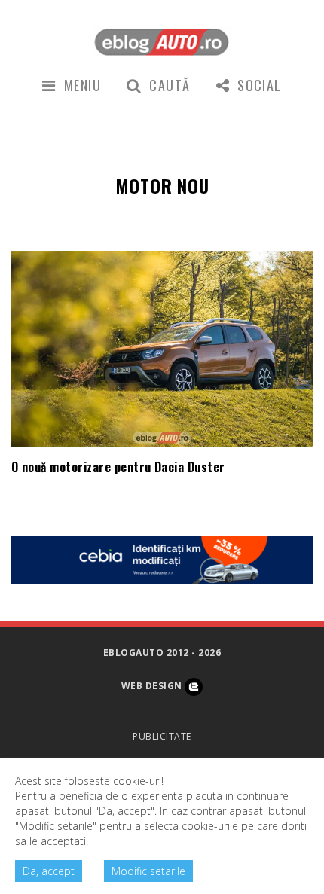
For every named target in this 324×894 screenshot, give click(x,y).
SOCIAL (259, 85)
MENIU (82, 85)
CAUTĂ (169, 85)
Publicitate (162, 736)
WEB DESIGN (153, 685)
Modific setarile (148, 871)
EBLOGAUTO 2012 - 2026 (162, 652)
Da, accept (49, 871)
